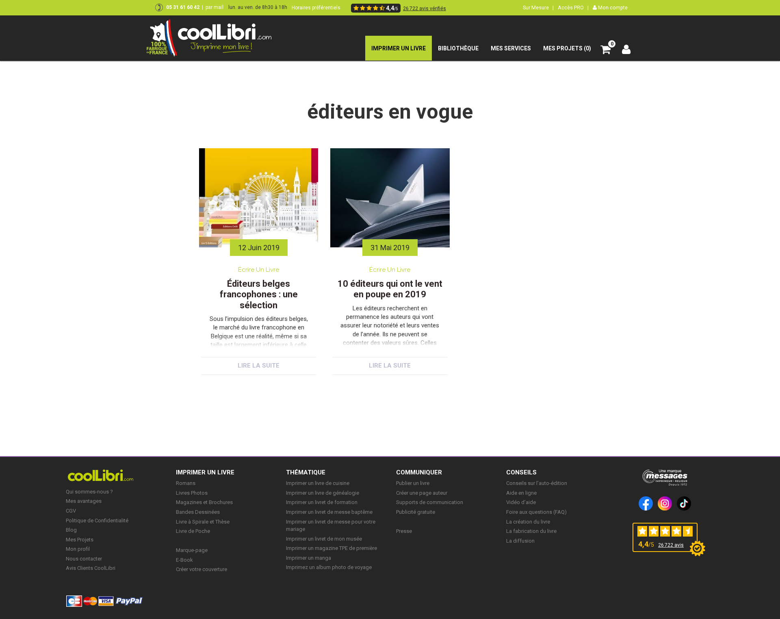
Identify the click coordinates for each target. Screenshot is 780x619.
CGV (71, 511)
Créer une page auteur (421, 493)
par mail (214, 7)
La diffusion (520, 541)
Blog (71, 530)
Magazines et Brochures (204, 502)
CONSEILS (521, 472)
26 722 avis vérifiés (424, 8)
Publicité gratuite (415, 512)
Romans (185, 483)
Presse (404, 531)
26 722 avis (671, 545)
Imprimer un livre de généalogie (322, 493)
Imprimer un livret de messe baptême (329, 512)
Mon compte (612, 7)
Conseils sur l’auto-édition (536, 483)
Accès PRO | (573, 7)
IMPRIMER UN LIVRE (205, 472)
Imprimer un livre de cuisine (317, 483)
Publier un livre (412, 483)
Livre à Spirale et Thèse (203, 522)
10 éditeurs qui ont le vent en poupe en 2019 (390, 289)
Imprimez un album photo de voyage (329, 567)
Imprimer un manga (308, 558)
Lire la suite (259, 365)
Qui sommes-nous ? (89, 492)
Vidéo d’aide (521, 502)
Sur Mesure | (538, 7)
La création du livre (528, 522)
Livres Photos (192, 493)
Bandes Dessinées (198, 512)
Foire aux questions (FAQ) (536, 512)
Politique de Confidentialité (97, 520)
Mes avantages (84, 501)
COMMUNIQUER (419, 472)
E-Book (184, 560)
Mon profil (78, 549)
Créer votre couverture (201, 569)
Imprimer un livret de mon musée (324, 539)
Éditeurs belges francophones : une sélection (259, 294)
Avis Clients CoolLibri (90, 568)
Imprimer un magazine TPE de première (331, 548)
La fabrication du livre (531, 531)
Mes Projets (79, 540)
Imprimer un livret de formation (322, 502)
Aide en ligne (521, 493)
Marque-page (192, 550)
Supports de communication (429, 502)
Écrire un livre (258, 269)
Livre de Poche (193, 531)
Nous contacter (84, 559)
